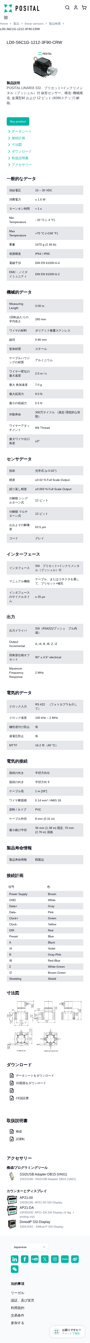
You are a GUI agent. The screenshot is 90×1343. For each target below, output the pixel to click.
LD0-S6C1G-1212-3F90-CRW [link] (20, 29)
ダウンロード (22, 151)
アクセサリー (22, 164)
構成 (19, 1131)
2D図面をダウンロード (31, 1083)
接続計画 (18, 138)
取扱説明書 (20, 158)
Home (4, 23)
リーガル (17, 1293)
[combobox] (30, 1247)
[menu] (4, 16)
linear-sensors (34, 23)
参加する (17, 1323)
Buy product (18, 121)
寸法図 (17, 144)
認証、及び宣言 (22, 1300)
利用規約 (17, 1308)
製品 (16, 23)
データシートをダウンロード (35, 1075)
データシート (22, 131)
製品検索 (55, 23)
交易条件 (17, 1315)
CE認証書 (22, 1098)
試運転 (20, 1139)
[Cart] (84, 7)
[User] (67, 7)
